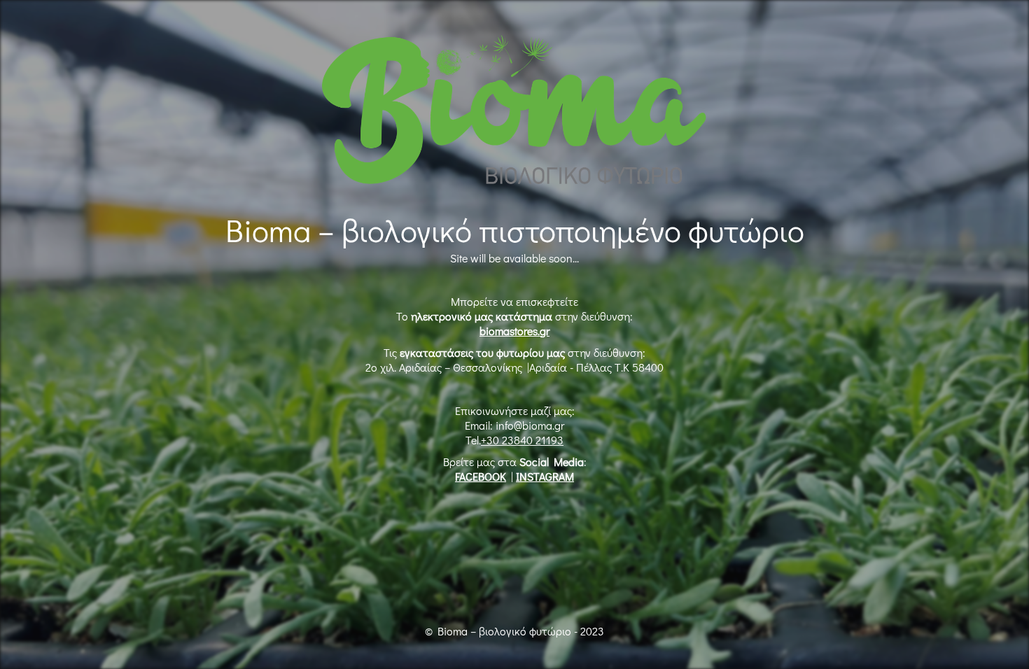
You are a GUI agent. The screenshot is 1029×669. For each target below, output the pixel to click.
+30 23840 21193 (522, 439)
